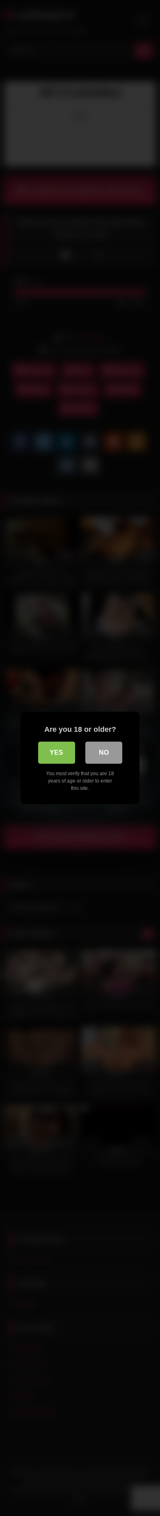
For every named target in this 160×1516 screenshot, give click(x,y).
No (104, 752)
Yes (56, 752)
